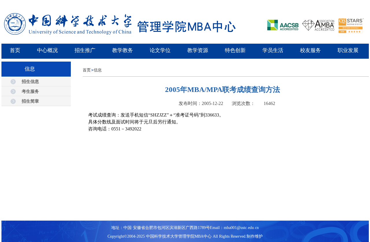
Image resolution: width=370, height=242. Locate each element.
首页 (87, 70)
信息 (98, 70)
